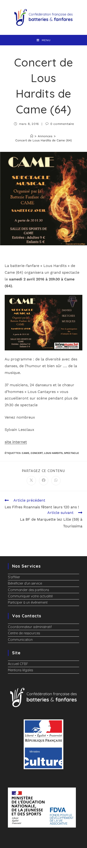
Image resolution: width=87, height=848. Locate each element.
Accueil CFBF (18, 664)
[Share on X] (31, 480)
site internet (16, 442)
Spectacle (71, 453)
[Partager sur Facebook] (43, 480)
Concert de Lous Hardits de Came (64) (43, 140)
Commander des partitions (28, 590)
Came (25, 453)
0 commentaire (62, 124)
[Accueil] (31, 136)
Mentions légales (20, 670)
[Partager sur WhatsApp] (56, 480)
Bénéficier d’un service (25, 583)
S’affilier (14, 577)
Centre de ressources (24, 633)
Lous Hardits (53, 453)
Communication (20, 640)
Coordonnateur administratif (30, 627)
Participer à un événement (28, 602)
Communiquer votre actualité (30, 596)
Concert (37, 453)
